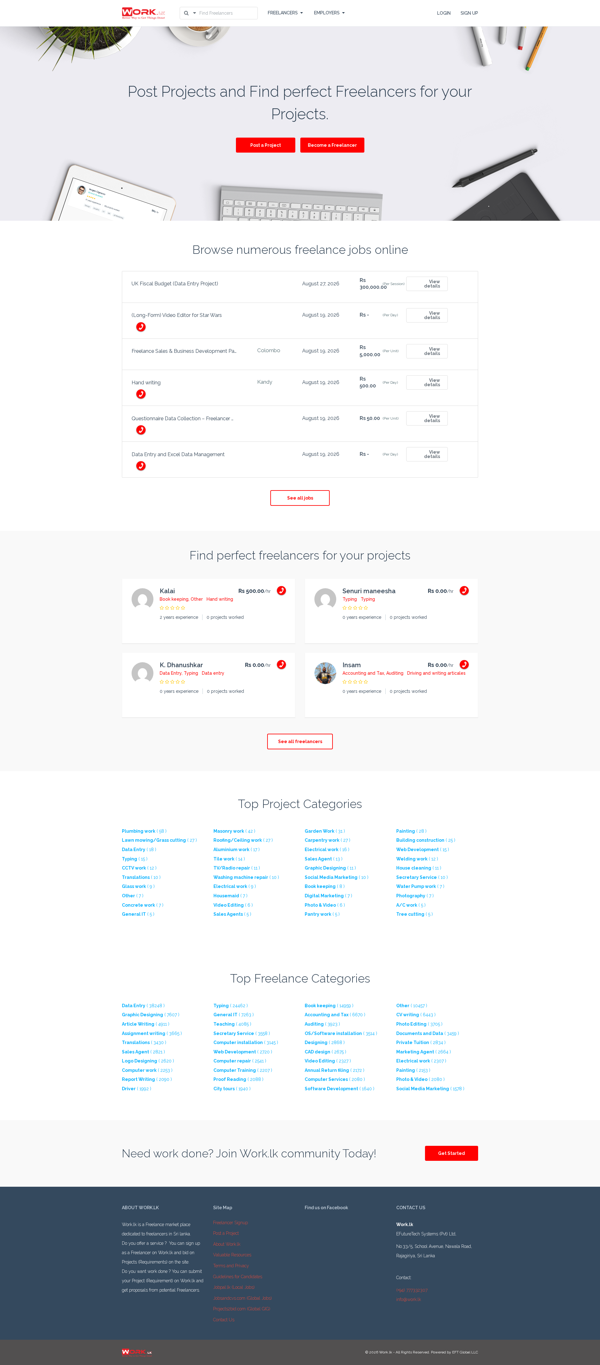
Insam (351, 665)
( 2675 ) (325, 1051)
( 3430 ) (144, 1042)
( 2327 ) (328, 1060)
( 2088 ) (238, 1079)
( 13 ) (323, 858)
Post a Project (265, 145)
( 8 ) (325, 886)
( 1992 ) (136, 1088)
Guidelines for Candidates (237, 1276)
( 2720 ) (242, 1051)
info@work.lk (408, 1299)
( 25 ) (425, 840)
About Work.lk (226, 1244)
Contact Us (223, 1319)
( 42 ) (234, 831)
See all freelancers (300, 741)
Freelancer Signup (230, 1222)
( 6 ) (233, 905)
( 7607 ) (150, 1014)
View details (432, 283)
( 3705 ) (419, 1024)
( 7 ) (420, 886)
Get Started (451, 1153)
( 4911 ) (145, 1024)
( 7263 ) (233, 1014)
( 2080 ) (335, 1079)
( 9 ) (138, 886)
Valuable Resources (232, 1254)
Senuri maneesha (369, 591)
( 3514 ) (341, 1033)
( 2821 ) (143, 1051)
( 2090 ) (147, 1079)
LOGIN (444, 13)
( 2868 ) (325, 1042)
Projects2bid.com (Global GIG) (241, 1308)
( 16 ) (327, 849)
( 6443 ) (416, 1014)
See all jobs (300, 497)
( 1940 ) (232, 1088)
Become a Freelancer (332, 145)
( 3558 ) (241, 1033)
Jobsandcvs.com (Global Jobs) (242, 1298)
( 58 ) (144, 831)
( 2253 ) (147, 1070)
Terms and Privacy (231, 1265)
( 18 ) (139, 849)
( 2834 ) (421, 1042)
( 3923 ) (322, 1024)
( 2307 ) (421, 1060)
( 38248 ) (143, 1005)
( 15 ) (422, 849)
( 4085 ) (232, 1024)
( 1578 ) (430, 1088)
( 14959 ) (329, 1005)
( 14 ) (229, 858)
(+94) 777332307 (412, 1290)
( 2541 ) (239, 1060)
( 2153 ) (413, 1070)
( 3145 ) (245, 1042)
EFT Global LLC (465, 1352)
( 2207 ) (242, 1070)
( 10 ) (141, 877)
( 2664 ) (423, 1051)
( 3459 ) (427, 1033)
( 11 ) (236, 867)
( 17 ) (236, 849)
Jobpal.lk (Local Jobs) (234, 1287)
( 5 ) (411, 905)
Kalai (167, 591)
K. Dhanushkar (181, 665)
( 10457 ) (411, 1005)
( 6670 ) (335, 1014)
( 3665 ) (152, 1033)
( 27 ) (159, 840)
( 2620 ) (148, 1060)
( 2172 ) (334, 1070)
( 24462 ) (230, 1005)
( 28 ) (411, 831)
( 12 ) (417, 858)
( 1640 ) (339, 1088)
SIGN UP (469, 13)
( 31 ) (325, 831)
